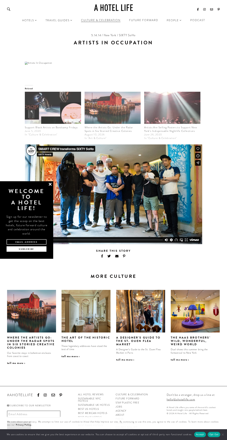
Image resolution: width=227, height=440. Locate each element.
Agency (121, 410)
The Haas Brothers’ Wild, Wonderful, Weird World (191, 341)
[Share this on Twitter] (109, 256)
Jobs (119, 406)
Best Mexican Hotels (92, 413)
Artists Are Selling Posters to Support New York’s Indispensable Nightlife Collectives (170, 129)
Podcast (197, 20)
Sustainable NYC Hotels (89, 400)
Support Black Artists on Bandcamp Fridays (51, 127)
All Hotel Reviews (91, 394)
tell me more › (16, 363)
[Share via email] (117, 256)
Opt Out (214, 434)
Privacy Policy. (24, 424)
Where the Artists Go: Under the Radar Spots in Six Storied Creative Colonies (109, 129)
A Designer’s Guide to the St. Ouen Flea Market (138, 341)
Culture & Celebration (101, 20)
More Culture (114, 276)
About (120, 415)
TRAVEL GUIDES (58, 20)
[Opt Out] (222, 434)
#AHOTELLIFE (20, 395)
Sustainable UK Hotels (94, 405)
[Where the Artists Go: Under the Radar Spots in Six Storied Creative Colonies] (113, 108)
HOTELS (28, 20)
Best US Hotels (88, 409)
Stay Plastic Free (127, 402)
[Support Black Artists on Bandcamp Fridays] (53, 108)
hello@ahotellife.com (181, 399)
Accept (200, 434)
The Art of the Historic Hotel (86, 339)
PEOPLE (173, 20)
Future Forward (143, 20)
